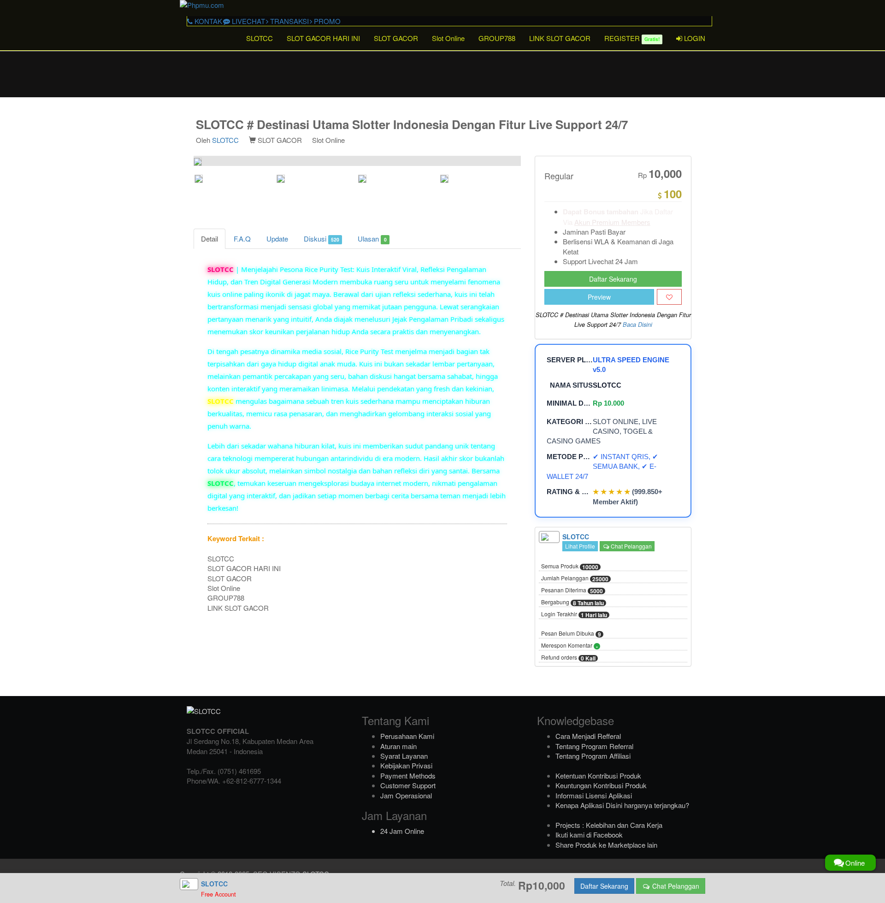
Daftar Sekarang (613, 278)
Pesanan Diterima (572, 590)
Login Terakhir (574, 614)
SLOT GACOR (396, 38)
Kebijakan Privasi (406, 765)
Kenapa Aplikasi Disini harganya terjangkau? (622, 805)
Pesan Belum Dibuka (571, 633)
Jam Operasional (406, 795)
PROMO (326, 21)
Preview (599, 296)
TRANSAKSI (288, 21)
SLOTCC (259, 38)
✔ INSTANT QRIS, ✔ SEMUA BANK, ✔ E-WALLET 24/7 (602, 466)
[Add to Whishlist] (669, 297)
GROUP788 (496, 38)
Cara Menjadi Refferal (588, 736)
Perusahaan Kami (407, 736)
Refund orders (568, 657)
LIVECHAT (247, 21)
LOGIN (693, 38)
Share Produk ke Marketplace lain (606, 845)
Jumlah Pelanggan (574, 578)
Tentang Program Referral (594, 746)
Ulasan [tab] (372, 238)
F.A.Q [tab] (242, 238)
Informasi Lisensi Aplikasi (593, 795)
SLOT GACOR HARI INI (323, 38)
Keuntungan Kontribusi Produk (601, 785)
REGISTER (632, 38)
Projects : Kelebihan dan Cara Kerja (608, 825)
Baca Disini (637, 324)
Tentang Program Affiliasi (593, 756)
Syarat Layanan (404, 756)
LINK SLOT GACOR (559, 38)
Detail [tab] (209, 238)
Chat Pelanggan (630, 546)
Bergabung (572, 602)
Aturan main (398, 746)
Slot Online (448, 38)
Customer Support (408, 785)
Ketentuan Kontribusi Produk (598, 775)
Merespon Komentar (569, 645)
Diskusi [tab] (321, 238)
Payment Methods (408, 775)
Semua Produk (569, 566)
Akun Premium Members (612, 222)
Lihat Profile (580, 546)
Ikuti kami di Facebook (589, 834)
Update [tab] (277, 238)
